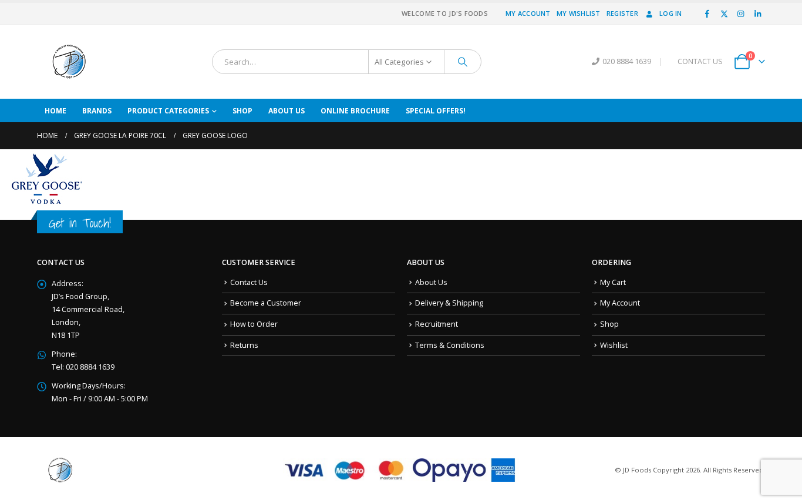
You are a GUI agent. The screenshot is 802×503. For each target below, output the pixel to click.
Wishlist (614, 345)
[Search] (462, 61)
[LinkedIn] (757, 13)
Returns (244, 345)
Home (55, 111)
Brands (97, 111)
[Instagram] (741, 13)
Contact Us (249, 282)
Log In (670, 13)
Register (622, 13)
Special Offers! (436, 111)
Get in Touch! (80, 223)
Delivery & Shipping (449, 303)
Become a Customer (265, 303)
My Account (528, 13)
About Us (286, 111)
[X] (724, 13)
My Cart (613, 282)
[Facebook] (707, 13)
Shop (242, 111)
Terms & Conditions (449, 345)
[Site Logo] (69, 62)
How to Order (254, 324)
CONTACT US (700, 61)
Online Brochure (355, 111)
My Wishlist (579, 13)
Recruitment (436, 324)
